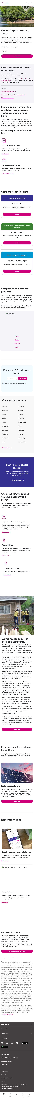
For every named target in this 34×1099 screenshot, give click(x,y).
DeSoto (20, 414)
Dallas (4, 414)
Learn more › (5, 532)
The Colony (21, 438)
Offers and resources (7, 98)
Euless (4, 418)
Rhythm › (17, 343)
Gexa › (17, 347)
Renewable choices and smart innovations (13, 94)
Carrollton (5, 410)
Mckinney (5, 434)
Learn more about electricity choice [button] (17, 951)
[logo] (4, 3)
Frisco (4, 422)
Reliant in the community (8, 91)
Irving (20, 426)
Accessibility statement (7, 1078)
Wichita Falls (21, 442)
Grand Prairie (22, 422)
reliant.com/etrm (8, 1014)
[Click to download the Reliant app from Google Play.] (4, 1046)
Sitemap (3, 1081)
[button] (4, 1095)
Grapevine (5, 426)
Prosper (20, 434)
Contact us (5, 153)
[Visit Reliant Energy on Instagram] (12, 1043)
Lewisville (5, 430)
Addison (4, 406)
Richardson (5, 438)
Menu (29, 1096)
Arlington (21, 406)
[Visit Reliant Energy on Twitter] (7, 1043)
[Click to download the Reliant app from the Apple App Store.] (25, 1042)
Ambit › (17, 340)
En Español (28, 2)
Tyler (3, 442)
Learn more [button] (17, 729)
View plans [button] (17, 56)
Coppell (20, 410)
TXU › (17, 336)
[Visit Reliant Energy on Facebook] (2, 1043)
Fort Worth (21, 418)
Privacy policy (4, 1071)
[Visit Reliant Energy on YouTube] (17, 1043)
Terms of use (4, 1074)
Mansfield (21, 430)
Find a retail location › (8, 173)
